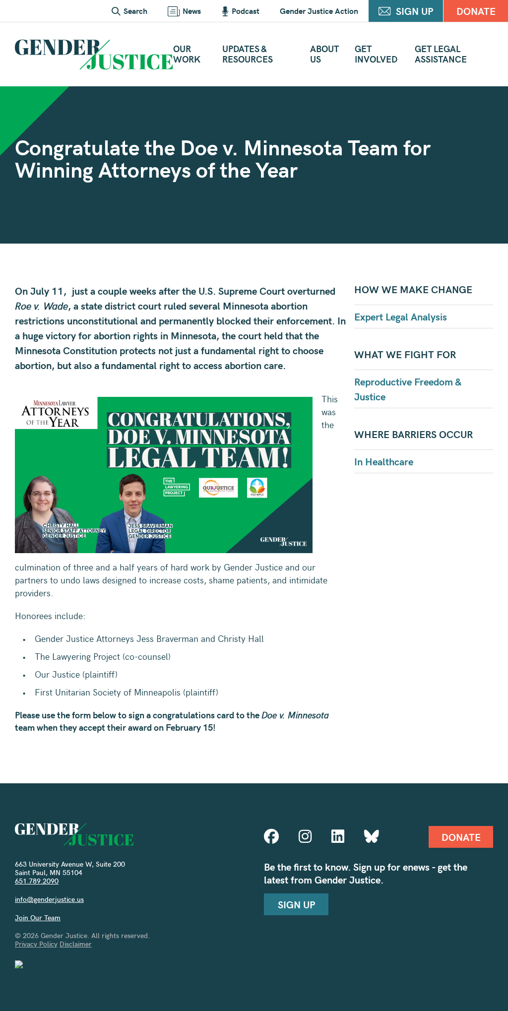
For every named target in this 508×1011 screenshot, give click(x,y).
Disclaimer (76, 943)
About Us (324, 53)
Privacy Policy (36, 943)
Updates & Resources (247, 53)
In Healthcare (383, 461)
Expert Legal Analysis (400, 316)
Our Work (186, 53)
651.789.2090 (37, 880)
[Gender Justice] (94, 54)
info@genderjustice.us (49, 899)
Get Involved (376, 53)
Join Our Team (38, 917)
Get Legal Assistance (441, 53)
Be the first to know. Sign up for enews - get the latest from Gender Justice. (365, 873)
